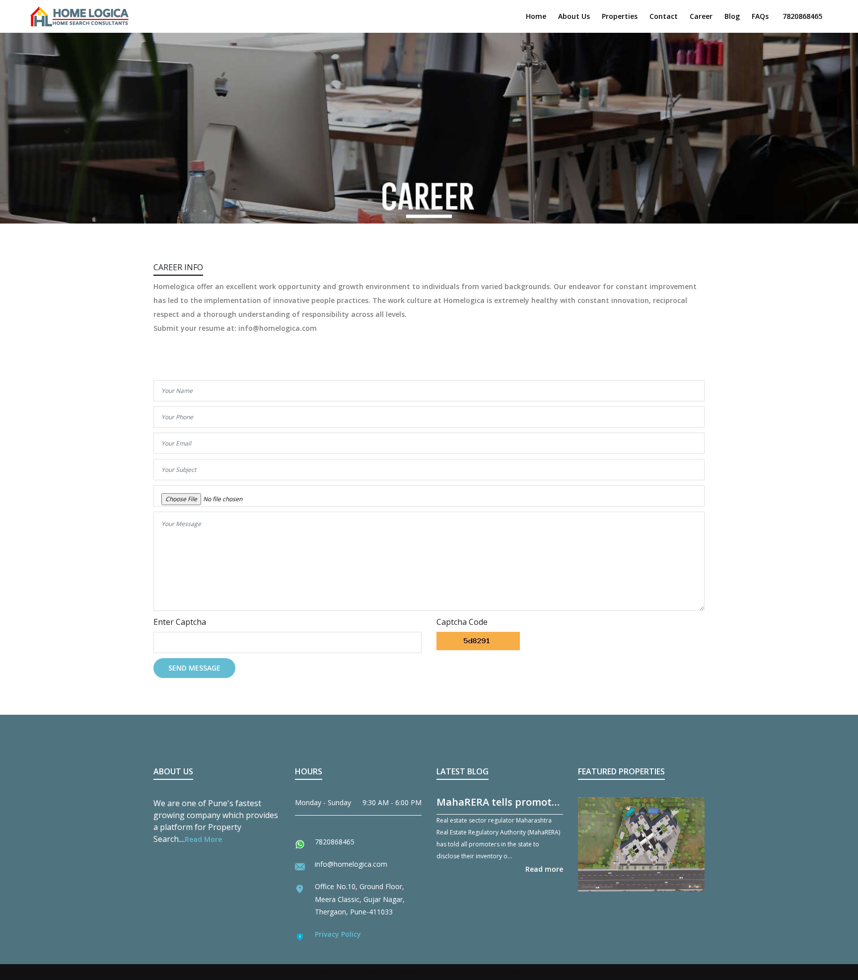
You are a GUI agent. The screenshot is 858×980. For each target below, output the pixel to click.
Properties (620, 16)
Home (536, 16)
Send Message (194, 668)
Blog (732, 16)
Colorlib (530, 972)
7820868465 (802, 16)
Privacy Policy (338, 934)
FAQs (760, 16)
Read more (544, 869)
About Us (574, 16)
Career (701, 16)
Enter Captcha (179, 621)
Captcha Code (462, 621)
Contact (663, 16)
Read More (203, 839)
